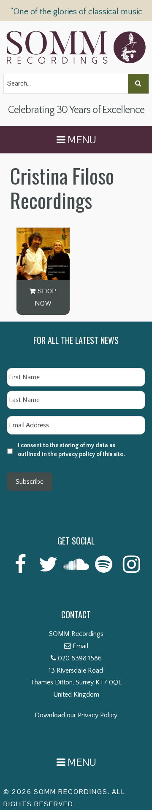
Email (80, 646)
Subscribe (29, 481)
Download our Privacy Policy (76, 715)
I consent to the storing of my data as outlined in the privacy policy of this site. (71, 450)
